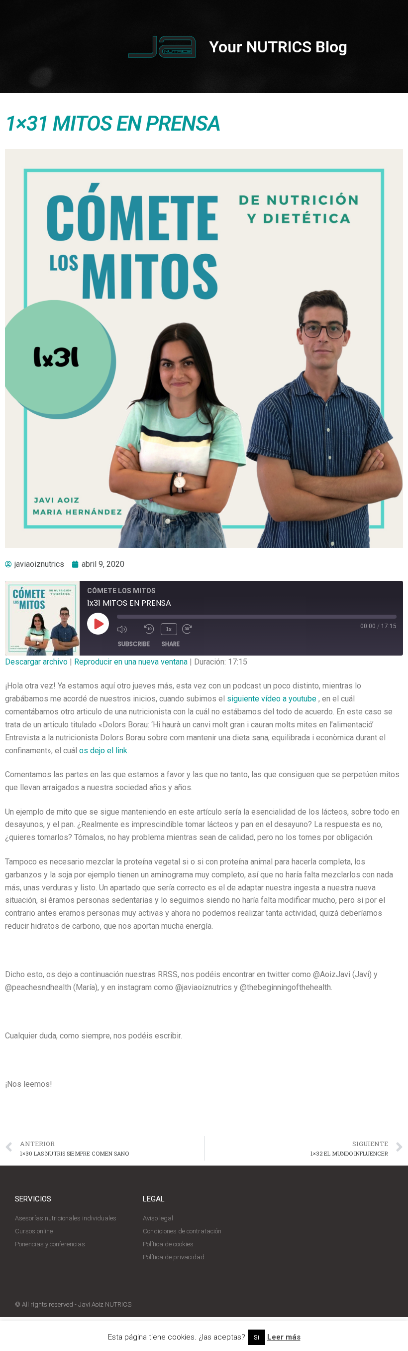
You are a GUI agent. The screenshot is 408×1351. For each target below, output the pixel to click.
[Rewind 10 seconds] (150, 629)
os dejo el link (103, 750)
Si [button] (256, 1337)
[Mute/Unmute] (128, 629)
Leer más (284, 1337)
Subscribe (134, 644)
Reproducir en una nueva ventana (131, 662)
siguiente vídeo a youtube (271, 698)
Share (171, 644)
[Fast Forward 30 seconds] (193, 629)
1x (169, 629)
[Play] (98, 624)
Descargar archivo (36, 662)
